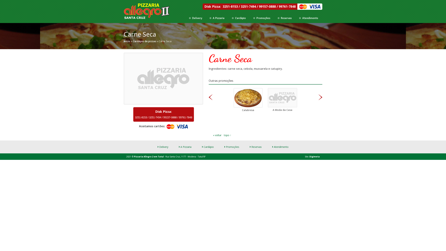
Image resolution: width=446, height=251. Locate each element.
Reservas (286, 18)
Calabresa (248, 110)
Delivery (197, 18)
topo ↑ (227, 135)
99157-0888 (268, 6)
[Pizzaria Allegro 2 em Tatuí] (147, 11)
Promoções (263, 18)
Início (127, 41)
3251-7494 (249, 6)
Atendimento (310, 18)
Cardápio (240, 18)
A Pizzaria (218, 18)
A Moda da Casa (282, 110)
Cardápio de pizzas (144, 41)
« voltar (217, 135)
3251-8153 (231, 6)
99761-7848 (287, 6)
